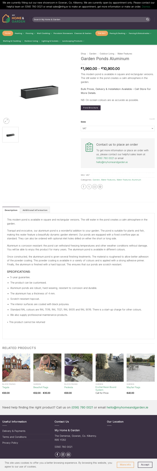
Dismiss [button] (146, 6)
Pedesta (68, 387)
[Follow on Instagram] (62, 454)
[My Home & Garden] (13, 19)
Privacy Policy (10, 442)
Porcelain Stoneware (63, 33)
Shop (83, 53)
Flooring (29, 33)
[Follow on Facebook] (57, 454)
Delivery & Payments (13, 430)
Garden (92, 53)
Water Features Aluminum (129, 180)
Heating (18, 33)
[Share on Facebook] (83, 186)
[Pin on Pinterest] (100, 186)
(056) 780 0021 (105, 158)
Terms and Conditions (14, 436)
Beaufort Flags (40, 387)
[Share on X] (89, 186)
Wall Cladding (43, 33)
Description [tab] (11, 210)
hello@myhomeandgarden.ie (112, 162)
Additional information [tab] (35, 210)
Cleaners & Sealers (82, 33)
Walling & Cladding (12, 41)
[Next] (154, 376)
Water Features (124, 53)
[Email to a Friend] (94, 186)
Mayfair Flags (133, 387)
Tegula (5, 387)
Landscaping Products (72, 41)
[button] (6, 121)
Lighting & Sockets (50, 41)
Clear (152, 119)
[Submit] (147, 19)
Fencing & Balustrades (139, 33)
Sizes (83, 122)
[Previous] (2, 376)
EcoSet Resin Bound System (106, 388)
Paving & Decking (117, 33)
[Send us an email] (68, 454)
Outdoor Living (31, 41)
